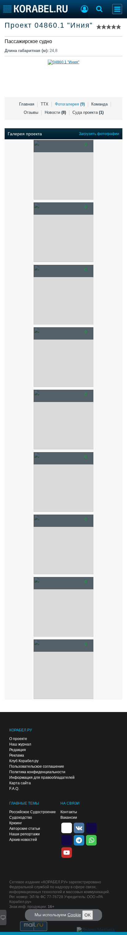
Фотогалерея (70, 104)
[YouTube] (66, 852)
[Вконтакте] (79, 827)
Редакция (17, 750)
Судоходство (20, 817)
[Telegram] (79, 839)
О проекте (18, 739)
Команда (99, 104)
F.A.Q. (14, 788)
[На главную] (35, 9)
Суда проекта (88, 112)
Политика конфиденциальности (37, 772)
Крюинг (15, 823)
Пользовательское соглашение (36, 766)
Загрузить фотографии (99, 134)
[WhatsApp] (91, 839)
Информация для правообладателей (42, 777)
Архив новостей (23, 840)
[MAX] (66, 839)
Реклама (16, 755)
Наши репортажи (24, 834)
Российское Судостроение (32, 812)
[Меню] (117, 9)
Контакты (68, 812)
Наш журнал (20, 744)
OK (87, 915)
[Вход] (84, 10)
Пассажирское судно (28, 41)
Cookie (74, 914)
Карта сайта (20, 783)
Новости (55, 112)
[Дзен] (66, 827)
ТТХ (44, 104)
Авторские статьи (24, 828)
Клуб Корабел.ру (24, 761)
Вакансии (68, 817)
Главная (26, 104)
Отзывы (31, 112)
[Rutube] (91, 827)
